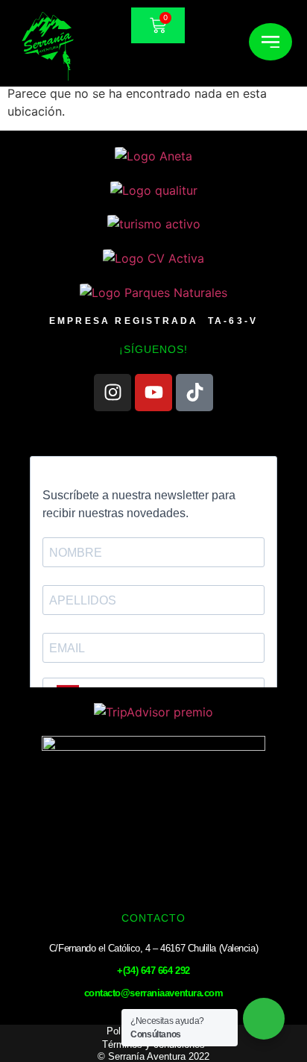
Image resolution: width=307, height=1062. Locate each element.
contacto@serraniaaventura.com (154, 993)
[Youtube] (153, 392)
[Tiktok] (194, 392)
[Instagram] (112, 392)
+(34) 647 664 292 (153, 970)
